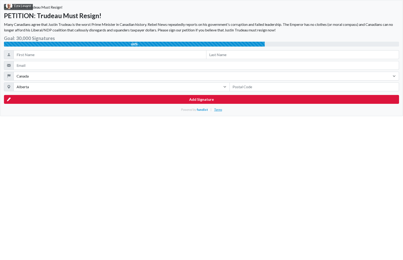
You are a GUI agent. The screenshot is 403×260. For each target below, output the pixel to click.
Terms (218, 109)
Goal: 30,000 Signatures (29, 38)
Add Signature (201, 99)
